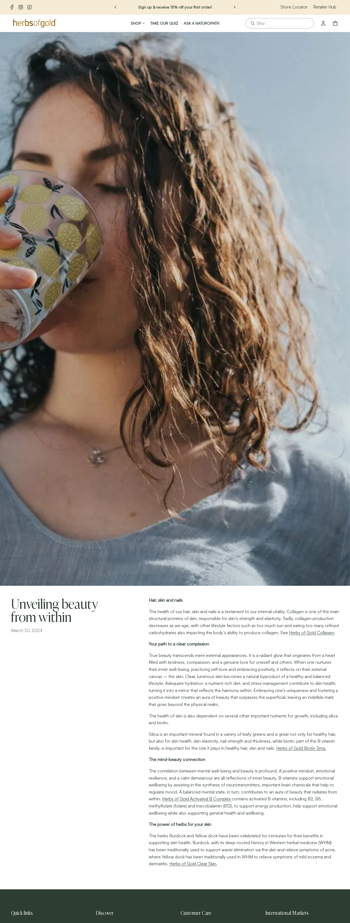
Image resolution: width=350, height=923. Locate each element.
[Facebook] (12, 7)
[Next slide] (235, 7)
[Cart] (335, 23)
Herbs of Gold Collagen (311, 632)
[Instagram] (21, 7)
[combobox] (280, 23)
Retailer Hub (324, 7)
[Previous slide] (115, 7)
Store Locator (294, 7)
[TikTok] (29, 7)
